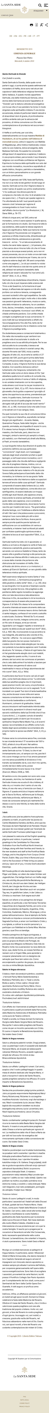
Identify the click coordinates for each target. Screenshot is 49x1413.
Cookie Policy (24, 1403)
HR (29, 36)
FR (25, 36)
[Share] (46, 25)
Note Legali (24, 1400)
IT (34, 36)
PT (38, 36)
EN (15, 36)
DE (11, 36)
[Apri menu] (45, 5)
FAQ (24, 1396)
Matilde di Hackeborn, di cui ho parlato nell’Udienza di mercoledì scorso (23, 138)
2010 (11, 15)
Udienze (5, 15)
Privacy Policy (24, 1406)
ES (20, 36)
